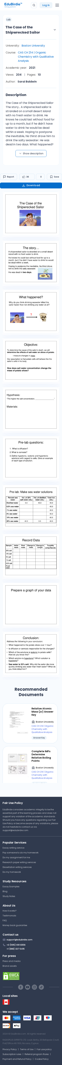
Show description (33, 153)
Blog (5, 891)
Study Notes (9, 896)
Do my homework (12, 872)
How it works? (10, 910)
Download (33, 185)
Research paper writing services (19, 862)
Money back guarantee (15, 925)
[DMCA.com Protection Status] (31, 976)
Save (56, 176)
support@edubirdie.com (15, 830)
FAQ (5, 920)
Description (16, 94)
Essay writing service (13, 847)
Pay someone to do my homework (20, 852)
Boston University (33, 46)
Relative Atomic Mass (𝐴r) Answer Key (42, 712)
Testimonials (9, 915)
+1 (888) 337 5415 (16, 948)
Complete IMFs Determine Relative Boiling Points (41, 756)
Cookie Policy (42, 1059)
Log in (46, 5)
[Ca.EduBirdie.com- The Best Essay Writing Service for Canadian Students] (6, 1004)
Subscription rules (12, 1054)
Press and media (11, 961)
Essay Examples (11, 886)
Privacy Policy (10, 1049)
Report (10, 176)
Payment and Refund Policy (17, 1059)
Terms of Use (26, 1049)
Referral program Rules (37, 1054)
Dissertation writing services (17, 867)
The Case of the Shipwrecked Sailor (23, 30)
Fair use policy (44, 1049)
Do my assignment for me (16, 857)
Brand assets (10, 965)
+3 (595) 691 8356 (16, 944)
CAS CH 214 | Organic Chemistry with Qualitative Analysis (36, 57)
